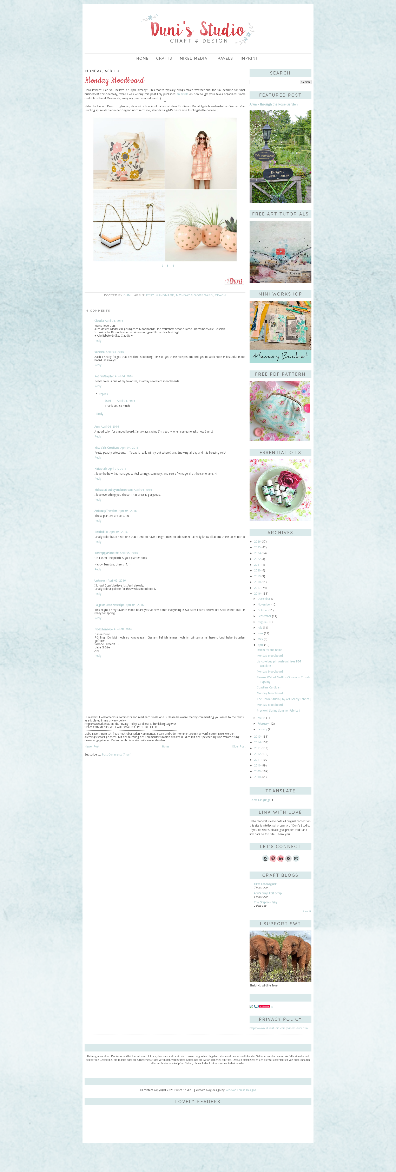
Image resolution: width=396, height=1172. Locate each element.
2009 (257, 771)
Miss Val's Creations (106, 447)
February (263, 723)
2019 (257, 576)
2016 (257, 593)
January (262, 729)
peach (220, 295)
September (264, 616)
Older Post (238, 746)
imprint (249, 58)
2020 (257, 570)
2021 (257, 564)
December (264, 598)
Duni (108, 400)
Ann (97, 426)
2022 (257, 559)
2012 (257, 754)
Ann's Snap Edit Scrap (268, 893)
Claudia (99, 320)
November (264, 604)
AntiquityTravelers (105, 510)
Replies (103, 394)
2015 (257, 736)
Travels (224, 58)
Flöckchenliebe (103, 629)
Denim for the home (269, 650)
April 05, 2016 (128, 510)
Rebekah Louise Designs (240, 1090)
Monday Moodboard (194, 295)
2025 (257, 547)
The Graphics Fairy (265, 902)
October (263, 610)
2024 (257, 553)
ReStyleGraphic (104, 376)
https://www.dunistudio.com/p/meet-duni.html (279, 1028)
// (271, 1007)
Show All (307, 911)
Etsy (150, 295)
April (260, 645)
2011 (257, 759)
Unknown (100, 580)
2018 (257, 582)
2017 (257, 587)
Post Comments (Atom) (116, 754)
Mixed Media (193, 58)
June (260, 633)
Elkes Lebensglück (265, 884)
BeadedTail (101, 531)
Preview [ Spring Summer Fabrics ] (278, 710)
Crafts (164, 58)
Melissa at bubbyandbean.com (113, 489)
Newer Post (92, 746)
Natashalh (100, 468)
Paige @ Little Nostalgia (109, 605)
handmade (165, 295)
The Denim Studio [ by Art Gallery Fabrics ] (284, 699)
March (261, 717)
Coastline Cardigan (268, 687)
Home (142, 58)
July (260, 627)
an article (182, 94)
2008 (257, 777)
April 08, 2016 (123, 629)
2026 (257, 541)
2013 (257, 748)
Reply (97, 340)
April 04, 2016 (114, 320)
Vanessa (99, 352)
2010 (257, 765)
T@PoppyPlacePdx (106, 553)
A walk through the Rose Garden (274, 104)
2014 (257, 742)
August (262, 621)
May (260, 639)
